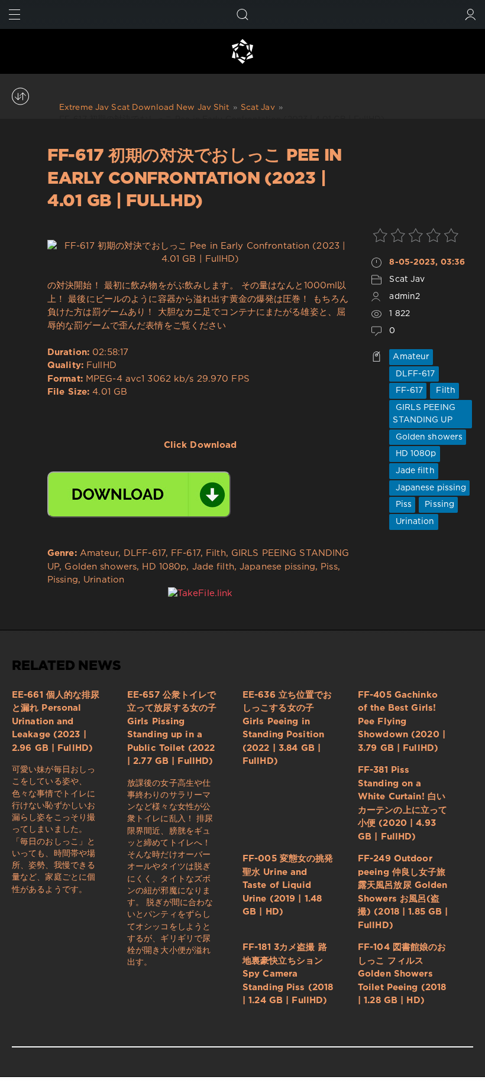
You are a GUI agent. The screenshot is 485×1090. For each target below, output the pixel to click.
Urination (413, 521)
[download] (139, 494)
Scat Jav (407, 279)
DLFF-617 (414, 374)
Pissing (438, 504)
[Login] (470, 14)
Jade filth (413, 470)
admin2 (404, 296)
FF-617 (408, 390)
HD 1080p (414, 453)
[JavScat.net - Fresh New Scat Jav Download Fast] (242, 51)
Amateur (411, 356)
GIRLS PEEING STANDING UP (424, 414)
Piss (402, 504)
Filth (444, 390)
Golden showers (428, 437)
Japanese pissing (429, 488)
